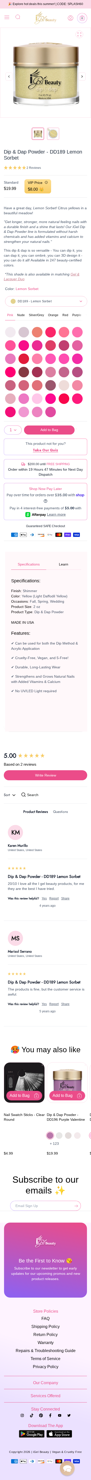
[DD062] (64, 359)
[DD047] (23, 345)
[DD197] (23, 398)
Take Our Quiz (45, 450)
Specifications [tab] (29, 564)
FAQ (45, 1318)
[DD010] (23, 332)
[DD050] (64, 345)
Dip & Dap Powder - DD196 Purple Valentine (66, 1117)
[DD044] (64, 332)
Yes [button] (44, 898)
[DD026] (37, 332)
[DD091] (23, 372)
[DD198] (37, 398)
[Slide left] (9, 77)
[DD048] (37, 345)
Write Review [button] (45, 775)
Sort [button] (7, 794)
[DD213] (23, 412)
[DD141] (77, 372)
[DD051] (77, 345)
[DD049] (50, 345)
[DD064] (10, 372)
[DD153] (50, 385)
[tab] (35, 812)
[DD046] (10, 345)
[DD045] (77, 332)
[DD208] (64, 398)
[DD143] (23, 385)
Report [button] (54, 898)
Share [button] (65, 898)
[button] (82, 18)
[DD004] (10, 332)
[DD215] (50, 412)
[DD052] (10, 359)
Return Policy (45, 1334)
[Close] (7, 18)
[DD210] (10, 412)
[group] (45, 756)
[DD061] (50, 359)
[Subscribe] (75, 1206)
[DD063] (77, 359)
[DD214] (37, 412)
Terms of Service (45, 1359)
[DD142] (10, 385)
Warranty (46, 1343)
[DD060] (37, 359)
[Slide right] (82, 82)
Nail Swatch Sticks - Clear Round (24, 1117)
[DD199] (50, 398)
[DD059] (23, 359)
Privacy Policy (45, 1367)
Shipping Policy (45, 1326)
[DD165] (64, 385)
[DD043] (50, 332)
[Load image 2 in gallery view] (53, 133)
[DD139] (50, 372)
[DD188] (10, 398)
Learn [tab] (63, 564)
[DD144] (37, 385)
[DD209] (77, 398)
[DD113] (37, 372)
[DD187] (77, 385)
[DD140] (64, 372)
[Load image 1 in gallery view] (38, 133)
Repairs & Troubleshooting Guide (46, 1351)
